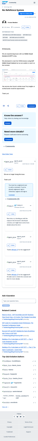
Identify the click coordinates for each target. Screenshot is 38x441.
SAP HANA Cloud (27, 34)
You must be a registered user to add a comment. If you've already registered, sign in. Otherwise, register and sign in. (18, 188)
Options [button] (34, 13)
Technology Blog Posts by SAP (13, 319)
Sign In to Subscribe (26, 13)
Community (12, 2)
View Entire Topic (7, 154)
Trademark (9, 432)
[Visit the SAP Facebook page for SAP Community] (14, 416)
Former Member (13, 22)
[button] (23, 27)
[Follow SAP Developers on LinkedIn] (23, 416)
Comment (31, 106)
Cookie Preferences (9, 436)
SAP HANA (5, 37)
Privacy (9, 422)
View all (4, 407)
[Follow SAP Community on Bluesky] (17, 416)
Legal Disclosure (28, 427)
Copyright (9, 427)
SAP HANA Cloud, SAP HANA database (12, 34)
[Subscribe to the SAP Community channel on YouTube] (20, 416)
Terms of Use (28, 422)
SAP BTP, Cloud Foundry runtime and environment (15, 40)
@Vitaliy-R (15, 249)
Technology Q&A (8, 7)
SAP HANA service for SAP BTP (17, 37)
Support (28, 432)
